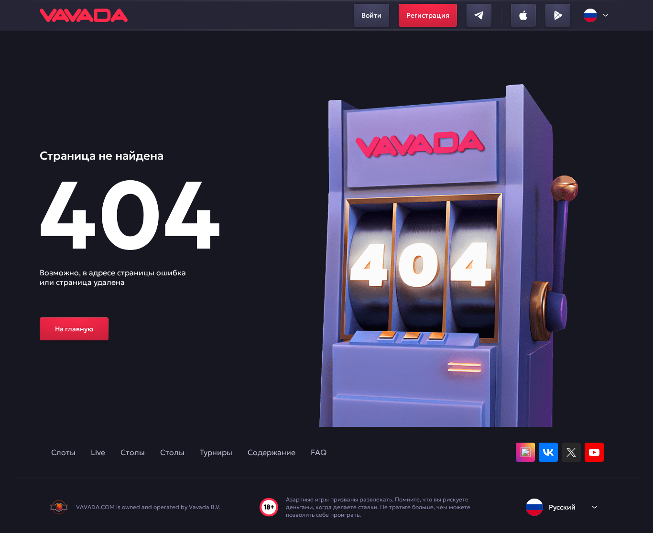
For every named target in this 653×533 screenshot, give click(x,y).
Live (98, 452)
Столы (132, 452)
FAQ (318, 452)
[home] (84, 15)
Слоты (63, 452)
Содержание (271, 452)
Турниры (216, 452)
